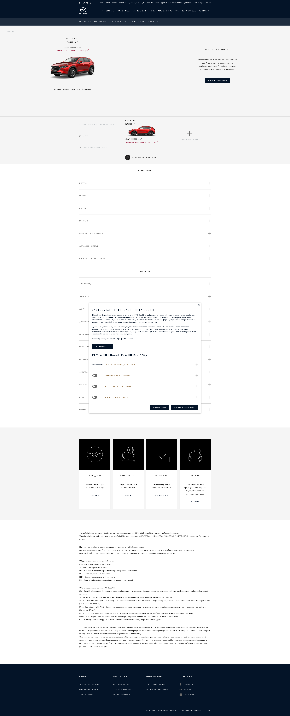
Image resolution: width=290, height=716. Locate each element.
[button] (198, 305)
